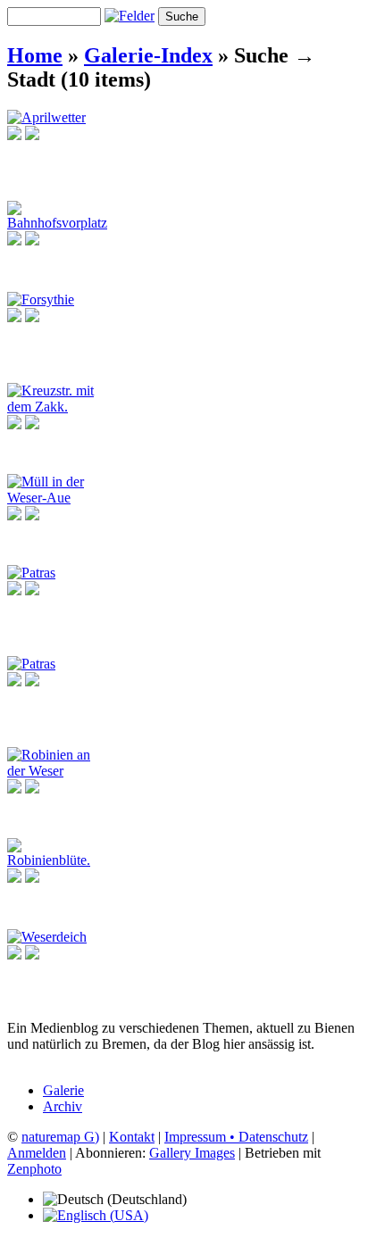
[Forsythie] (40, 299)
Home (35, 55)
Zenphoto (34, 1168)
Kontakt (132, 1136)
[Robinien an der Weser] (52, 770)
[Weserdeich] (47, 936)
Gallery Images (192, 1152)
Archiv (62, 1106)
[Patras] (31, 572)
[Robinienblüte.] (52, 860)
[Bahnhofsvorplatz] (57, 222)
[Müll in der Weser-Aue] (52, 497)
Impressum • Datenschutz (236, 1136)
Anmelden (36, 1152)
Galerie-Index (148, 55)
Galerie (63, 1090)
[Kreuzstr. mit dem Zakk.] (52, 406)
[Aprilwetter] (46, 117)
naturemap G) (60, 1136)
